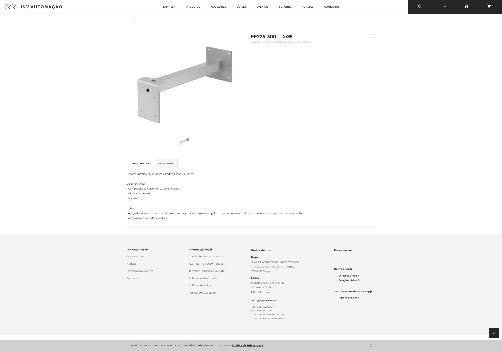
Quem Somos (135, 256)
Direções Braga (348, 275)
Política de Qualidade (202, 292)
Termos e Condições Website (207, 270)
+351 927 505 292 (348, 298)
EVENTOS (262, 6)
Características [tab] (141, 163)
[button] (443, 6)
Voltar (131, 19)
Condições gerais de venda (206, 256)
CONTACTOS (332, 6)
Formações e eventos (139, 270)
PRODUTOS (193, 6)
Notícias (131, 263)
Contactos (132, 278)
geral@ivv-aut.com (266, 300)
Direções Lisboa (348, 280)
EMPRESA (169, 6)
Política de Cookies (200, 285)
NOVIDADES (218, 6)
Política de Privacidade (203, 278)
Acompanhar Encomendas (206, 263)
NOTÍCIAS (307, 6)
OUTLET (241, 6)
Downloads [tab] (166, 163)
